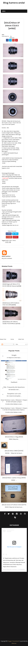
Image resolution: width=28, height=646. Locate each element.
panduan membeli (11, 196)
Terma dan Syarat (9, 124)
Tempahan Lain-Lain (14, 393)
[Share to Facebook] (10, 242)
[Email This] (6, 242)
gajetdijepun (9, 218)
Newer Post (3, 339)
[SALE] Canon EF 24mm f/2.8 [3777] (14, 505)
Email (3, 206)
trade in (7, 213)
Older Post (21, 339)
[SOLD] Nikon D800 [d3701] (14, 451)
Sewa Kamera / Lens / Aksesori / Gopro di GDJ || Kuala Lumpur (14, 401)
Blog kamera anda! (14, 2)
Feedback (14, 382)
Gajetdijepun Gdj (16, 569)
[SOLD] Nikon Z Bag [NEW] (14, 437)
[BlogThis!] (7, 242)
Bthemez (14, 643)
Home (12, 339)
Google (14, 355)
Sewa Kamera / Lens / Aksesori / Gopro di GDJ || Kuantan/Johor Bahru (14, 409)
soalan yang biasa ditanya (13, 188)
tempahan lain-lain (7, 223)
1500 (3, 34)
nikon (14, 240)
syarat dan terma (10, 195)
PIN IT (16, 237)
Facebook (4, 205)
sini (17, 225)
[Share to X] (8, 242)
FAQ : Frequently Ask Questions (14, 387)
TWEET (16, 233)
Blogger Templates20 (13, 641)
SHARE (9, 233)
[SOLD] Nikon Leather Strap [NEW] (14, 478)
